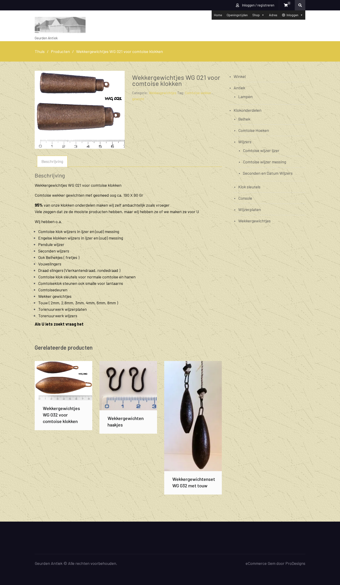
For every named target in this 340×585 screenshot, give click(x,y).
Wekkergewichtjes (162, 93)
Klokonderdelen (247, 110)
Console (245, 198)
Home (218, 15)
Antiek (239, 87)
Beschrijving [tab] (52, 161)
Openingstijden (237, 15)
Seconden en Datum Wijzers (268, 173)
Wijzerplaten (249, 209)
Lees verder (63, 380)
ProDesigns (295, 563)
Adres (273, 15)
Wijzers (244, 141)
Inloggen (292, 15)
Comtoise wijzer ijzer (261, 150)
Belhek (244, 118)
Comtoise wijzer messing (264, 161)
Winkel (240, 76)
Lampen (245, 96)
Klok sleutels (249, 186)
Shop (256, 15)
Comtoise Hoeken (253, 130)
